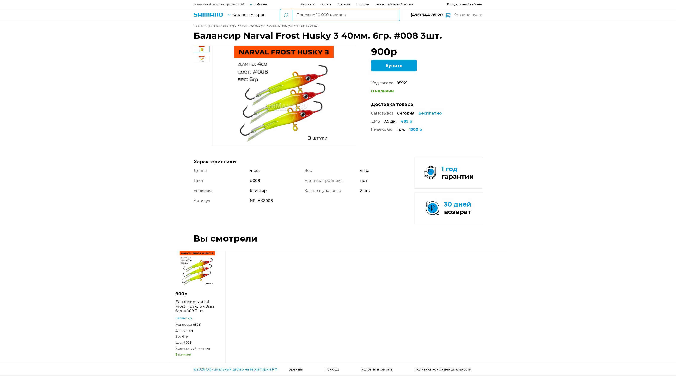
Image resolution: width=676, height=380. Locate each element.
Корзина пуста (467, 15)
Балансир (183, 318)
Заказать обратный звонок (394, 4)
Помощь (362, 4)
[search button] (286, 15)
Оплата (325, 4)
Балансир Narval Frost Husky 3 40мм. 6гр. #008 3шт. (195, 306)
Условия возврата (377, 369)
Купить (394, 65)
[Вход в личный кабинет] (464, 4)
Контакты (343, 4)
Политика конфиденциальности (442, 369)
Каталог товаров (248, 15)
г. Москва (261, 4)
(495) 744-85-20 (427, 14)
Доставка (308, 4)
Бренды (295, 369)
